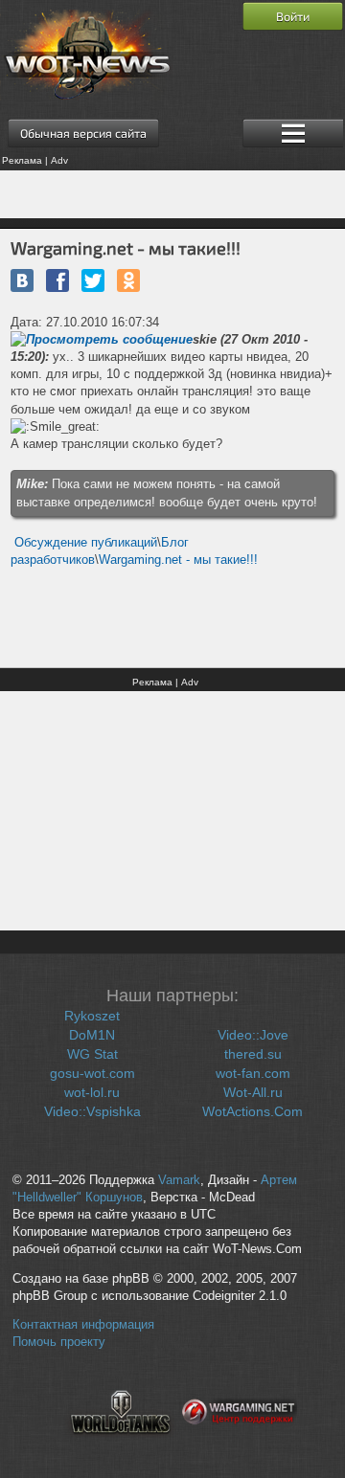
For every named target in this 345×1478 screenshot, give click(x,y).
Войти (293, 16)
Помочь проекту (58, 1342)
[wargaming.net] (239, 1445)
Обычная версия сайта (83, 133)
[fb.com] (57, 280)
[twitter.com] (92, 280)
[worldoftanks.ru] (120, 1445)
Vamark (179, 1180)
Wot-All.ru (253, 1092)
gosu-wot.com (92, 1073)
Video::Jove (253, 1034)
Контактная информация (83, 1325)
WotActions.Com (252, 1111)
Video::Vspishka (92, 1111)
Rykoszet (92, 1015)
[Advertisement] (172, 194)
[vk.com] (22, 280)
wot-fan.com (253, 1073)
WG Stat (92, 1054)
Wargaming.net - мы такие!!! (178, 559)
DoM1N (92, 1034)
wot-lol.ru (92, 1092)
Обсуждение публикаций (85, 542)
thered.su (253, 1054)
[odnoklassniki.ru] (128, 280)
